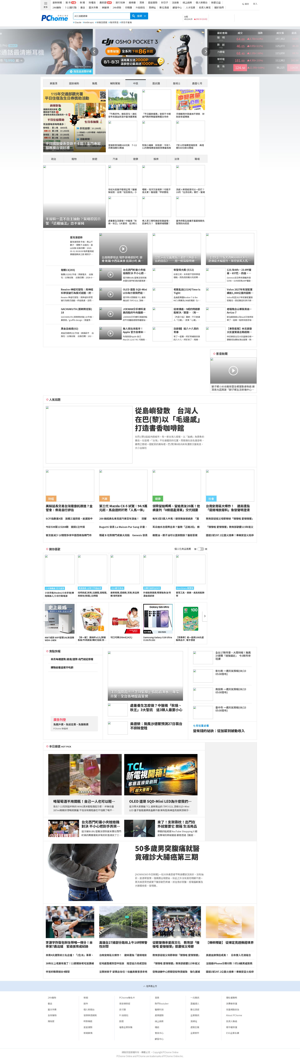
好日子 (164, 2)
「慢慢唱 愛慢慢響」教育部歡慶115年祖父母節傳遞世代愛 (229, 527)
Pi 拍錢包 (123, 1015)
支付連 (122, 1009)
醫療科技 (159, 1009)
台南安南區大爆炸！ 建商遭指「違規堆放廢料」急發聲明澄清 (123, 955)
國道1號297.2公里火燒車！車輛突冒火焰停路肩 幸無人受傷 (230, 535)
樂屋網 (105, 7)
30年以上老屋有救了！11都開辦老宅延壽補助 (70, 963)
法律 (176, 159)
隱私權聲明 (231, 997)
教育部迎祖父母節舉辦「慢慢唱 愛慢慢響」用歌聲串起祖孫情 (230, 518)
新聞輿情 (88, 1032)
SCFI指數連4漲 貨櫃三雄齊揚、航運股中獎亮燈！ (69, 518)
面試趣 (156, 83)
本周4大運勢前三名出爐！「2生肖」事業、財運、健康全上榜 (70, 955)
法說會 (175, 2)
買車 (142, 2)
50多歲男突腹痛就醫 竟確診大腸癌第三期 (170, 853)
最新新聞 (57, 2)
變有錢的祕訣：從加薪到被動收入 (219, 731)
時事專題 (88, 1021)
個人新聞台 (202, 2)
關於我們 (219, 7)
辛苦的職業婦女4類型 (58, 971)
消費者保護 (231, 1003)
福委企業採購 (125, 1027)
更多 (46, 6)
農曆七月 (197, 83)
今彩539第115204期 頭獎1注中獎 (65, 527)
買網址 (152, 7)
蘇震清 (53, 83)
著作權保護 (231, 1027)
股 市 (68, 2)
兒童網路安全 (232, 1009)
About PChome (234, 1015)
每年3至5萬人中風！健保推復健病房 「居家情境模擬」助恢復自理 (175, 518)
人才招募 (190, 7)
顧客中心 (177, 7)
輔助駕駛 (115, 83)
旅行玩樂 (120, 2)
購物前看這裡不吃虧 (62, 667)
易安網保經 (124, 1003)
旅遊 (94, 159)
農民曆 (103, 2)
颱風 (94, 83)
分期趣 (128, 7)
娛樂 (156, 159)
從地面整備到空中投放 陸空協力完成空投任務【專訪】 (123, 963)
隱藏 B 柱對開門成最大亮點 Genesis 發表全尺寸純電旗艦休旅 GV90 (123, 535)
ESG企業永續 (232, 1032)
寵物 (74, 159)
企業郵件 (194, 1032)
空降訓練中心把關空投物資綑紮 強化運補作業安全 (176, 971)
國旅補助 (74, 83)
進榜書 (132, 2)
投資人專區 (205, 7)
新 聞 (82, 2)
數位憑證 (164, 7)
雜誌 (157, 1027)
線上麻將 (187, 2)
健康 (135, 159)
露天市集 (93, 7)
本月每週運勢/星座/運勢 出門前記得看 (72, 659)
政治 (53, 159)
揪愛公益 (216, 2)
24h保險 (117, 7)
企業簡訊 (194, 1015)
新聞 (86, 997)
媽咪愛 (51, 1021)
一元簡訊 (194, 997)
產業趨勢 (159, 1015)
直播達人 (194, 1003)
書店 (82, 7)
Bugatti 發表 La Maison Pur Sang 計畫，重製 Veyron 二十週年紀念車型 (123, 527)
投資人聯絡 (231, 1021)
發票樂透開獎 (90, 1015)
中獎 (135, 83)
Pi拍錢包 (140, 7)
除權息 (92, 2)
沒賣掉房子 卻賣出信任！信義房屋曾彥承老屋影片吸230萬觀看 (123, 971)
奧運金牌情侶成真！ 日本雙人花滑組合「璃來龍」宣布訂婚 (228, 955)
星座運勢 (152, 2)
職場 (197, 159)
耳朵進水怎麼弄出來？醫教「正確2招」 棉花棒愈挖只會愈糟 (176, 527)
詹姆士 (176, 83)
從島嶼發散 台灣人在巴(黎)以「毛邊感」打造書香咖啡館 (169, 419)
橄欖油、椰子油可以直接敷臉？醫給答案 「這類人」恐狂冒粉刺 (176, 535)
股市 (86, 1003)
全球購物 (52, 1015)
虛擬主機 (194, 1027)
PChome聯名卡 (127, 997)
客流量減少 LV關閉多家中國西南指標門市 (69, 535)
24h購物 (56, 7)
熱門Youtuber (162, 1003)
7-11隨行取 (71, 7)
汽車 (115, 159)
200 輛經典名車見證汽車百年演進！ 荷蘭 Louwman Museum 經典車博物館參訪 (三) (123, 518)
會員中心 (159, 1032)
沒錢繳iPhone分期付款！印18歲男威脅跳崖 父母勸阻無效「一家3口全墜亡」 (229, 963)
